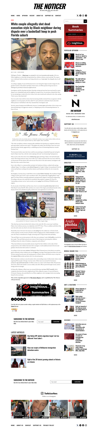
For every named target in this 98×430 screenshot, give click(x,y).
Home (13, 16)
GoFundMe (51, 237)
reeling (37, 230)
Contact (58, 16)
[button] (12, 299)
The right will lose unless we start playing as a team (81, 80)
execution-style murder (48, 75)
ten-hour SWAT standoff (48, 269)
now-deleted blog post (32, 167)
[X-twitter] (78, 16)
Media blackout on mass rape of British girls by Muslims (81, 265)
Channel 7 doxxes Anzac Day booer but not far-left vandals (80, 273)
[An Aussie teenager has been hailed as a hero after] (58, 409)
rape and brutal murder (22, 262)
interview (32, 226)
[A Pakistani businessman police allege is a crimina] (78, 409)
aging (39, 181)
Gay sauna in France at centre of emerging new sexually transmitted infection (81, 338)
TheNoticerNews (50, 393)
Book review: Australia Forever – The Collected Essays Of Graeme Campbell (81, 299)
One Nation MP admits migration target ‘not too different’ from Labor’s (43, 337)
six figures (35, 252)
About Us (40, 16)
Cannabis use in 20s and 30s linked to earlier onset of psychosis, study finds (81, 169)
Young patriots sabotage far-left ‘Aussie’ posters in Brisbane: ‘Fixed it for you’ (80, 180)
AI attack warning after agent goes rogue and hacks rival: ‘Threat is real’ (81, 189)
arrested (33, 75)
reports (19, 83)
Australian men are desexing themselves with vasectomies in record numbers (81, 327)
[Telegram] (86, 16)
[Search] (85, 21)
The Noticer (49, 6)
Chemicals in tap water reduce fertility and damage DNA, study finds (81, 348)
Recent (32, 16)
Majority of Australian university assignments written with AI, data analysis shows (81, 199)
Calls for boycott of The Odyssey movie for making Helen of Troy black (81, 308)
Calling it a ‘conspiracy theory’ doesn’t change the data (81, 72)
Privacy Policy (48, 425)
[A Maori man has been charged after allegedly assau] (39, 409)
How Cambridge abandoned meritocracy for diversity (80, 88)
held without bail (50, 186)
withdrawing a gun (34, 156)
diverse (13, 167)
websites (28, 250)
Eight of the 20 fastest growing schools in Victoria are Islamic (43, 360)
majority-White (17, 256)
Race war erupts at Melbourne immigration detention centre (41, 348)
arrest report (42, 105)
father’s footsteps (45, 173)
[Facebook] (80, 16)
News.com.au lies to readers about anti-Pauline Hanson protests (81, 257)
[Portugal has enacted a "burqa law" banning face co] (20, 409)
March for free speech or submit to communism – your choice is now (81, 56)
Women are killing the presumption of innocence (81, 64)
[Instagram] (83, 16)
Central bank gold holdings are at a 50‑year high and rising (81, 209)
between (52, 232)
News (18, 16)
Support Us (49, 16)
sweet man (44, 79)
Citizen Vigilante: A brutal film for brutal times (81, 290)
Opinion (25, 16)
